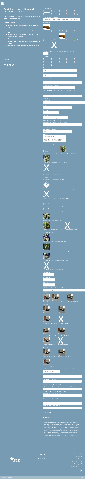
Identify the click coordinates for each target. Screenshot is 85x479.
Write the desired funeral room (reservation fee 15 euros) (55, 122)
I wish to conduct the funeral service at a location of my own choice (61, 78)
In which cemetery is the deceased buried (54, 391)
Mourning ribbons (48, 277)
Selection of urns (48, 8)
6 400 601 (42, 458)
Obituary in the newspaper (50, 129)
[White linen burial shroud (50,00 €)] (54, 140)
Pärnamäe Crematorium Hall (50, 17)
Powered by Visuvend (80, 477)
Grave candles (47, 272)
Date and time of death (49, 379)
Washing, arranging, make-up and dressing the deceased (58, 368)
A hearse (45, 292)
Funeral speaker (47, 100)
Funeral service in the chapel (50, 85)
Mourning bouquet (48, 232)
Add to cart (48, 412)
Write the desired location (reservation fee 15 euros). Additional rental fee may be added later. (62, 93)
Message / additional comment (51, 405)
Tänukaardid (46, 282)
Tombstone (46, 67)
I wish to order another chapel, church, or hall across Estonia (59, 90)
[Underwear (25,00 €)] (54, 136)
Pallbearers (46, 110)
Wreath (45, 201)
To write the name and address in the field (52, 79)
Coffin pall (45, 115)
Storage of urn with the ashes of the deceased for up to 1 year (59, 51)
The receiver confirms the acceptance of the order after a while (56, 400)
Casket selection (47, 22)
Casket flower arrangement (50, 144)
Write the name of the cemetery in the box (52, 393)
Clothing (45, 134)
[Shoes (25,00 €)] (54, 138)
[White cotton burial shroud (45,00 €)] (54, 139)
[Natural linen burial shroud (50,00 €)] (54, 142)
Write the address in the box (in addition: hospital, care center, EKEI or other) (59, 386)
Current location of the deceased (52, 384)
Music (44, 105)
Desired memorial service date (51, 399)
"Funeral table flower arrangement (52, 174)
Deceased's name (48, 373)
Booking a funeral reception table (52, 120)
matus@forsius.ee (76, 466)
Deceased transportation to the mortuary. (54, 287)
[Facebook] (81, 471)
